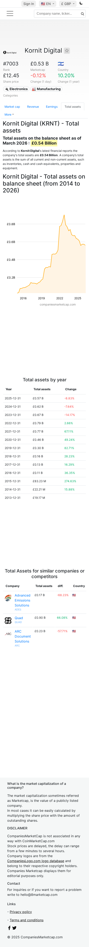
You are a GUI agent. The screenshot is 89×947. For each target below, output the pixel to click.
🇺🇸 (46, 4)
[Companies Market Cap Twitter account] (14, 929)
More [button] (8, 114)
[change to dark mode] (81, 4)
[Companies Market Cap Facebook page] (9, 929)
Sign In (28, 4)
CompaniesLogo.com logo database (35, 861)
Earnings (52, 106)
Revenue (33, 106)
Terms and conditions (26, 920)
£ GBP (66, 4)
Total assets (73, 106)
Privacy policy (21, 912)
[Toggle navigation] (10, 13)
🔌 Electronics (16, 89)
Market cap (12, 106)
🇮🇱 (61, 64)
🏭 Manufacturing (46, 89)
